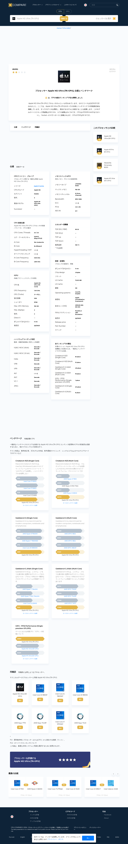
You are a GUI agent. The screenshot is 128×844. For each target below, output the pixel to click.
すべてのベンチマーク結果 (30, 505)
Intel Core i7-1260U (30, 488)
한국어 (117, 837)
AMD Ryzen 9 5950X (70, 493)
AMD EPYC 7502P (70, 589)
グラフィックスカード (52, 5)
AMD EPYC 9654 (70, 541)
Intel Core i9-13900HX (30, 548)
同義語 (37, 127)
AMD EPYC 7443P (70, 596)
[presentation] (113, 773)
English (22, 837)
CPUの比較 (66, 28)
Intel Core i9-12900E (30, 603)
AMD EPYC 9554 (70, 534)
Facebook (106, 815)
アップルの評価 (35, 821)
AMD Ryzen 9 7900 (70, 479)
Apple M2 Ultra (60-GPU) (30, 649)
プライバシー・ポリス (55, 839)
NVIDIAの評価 (72, 815)
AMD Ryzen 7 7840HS (30, 589)
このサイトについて (70, 5)
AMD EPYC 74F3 (70, 603)
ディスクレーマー (95, 827)
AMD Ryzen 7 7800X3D (30, 541)
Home (59, 28)
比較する (64, 18)
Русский (11, 837)
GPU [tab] (68, 11)
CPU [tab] (60, 11)
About (106, 818)
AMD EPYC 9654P (70, 548)
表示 (20, 700)
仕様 (15, 127)
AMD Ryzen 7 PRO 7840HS (30, 596)
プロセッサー (36, 5)
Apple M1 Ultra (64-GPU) (30, 656)
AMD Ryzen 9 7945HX (30, 534)
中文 (108, 837)
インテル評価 (34, 815)
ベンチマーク (26, 127)
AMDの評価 (34, 818)
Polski (99, 837)
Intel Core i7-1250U (30, 481)
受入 (88, 838)
